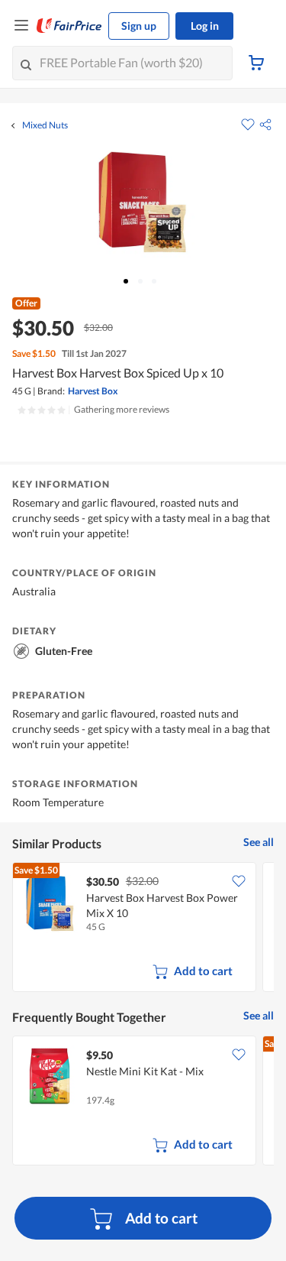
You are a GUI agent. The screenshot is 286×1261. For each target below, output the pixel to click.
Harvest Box (92, 391)
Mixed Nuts (45, 125)
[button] (265, 124)
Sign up (138, 25)
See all (258, 841)
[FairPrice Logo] (69, 26)
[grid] (143, 928)
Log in (205, 25)
